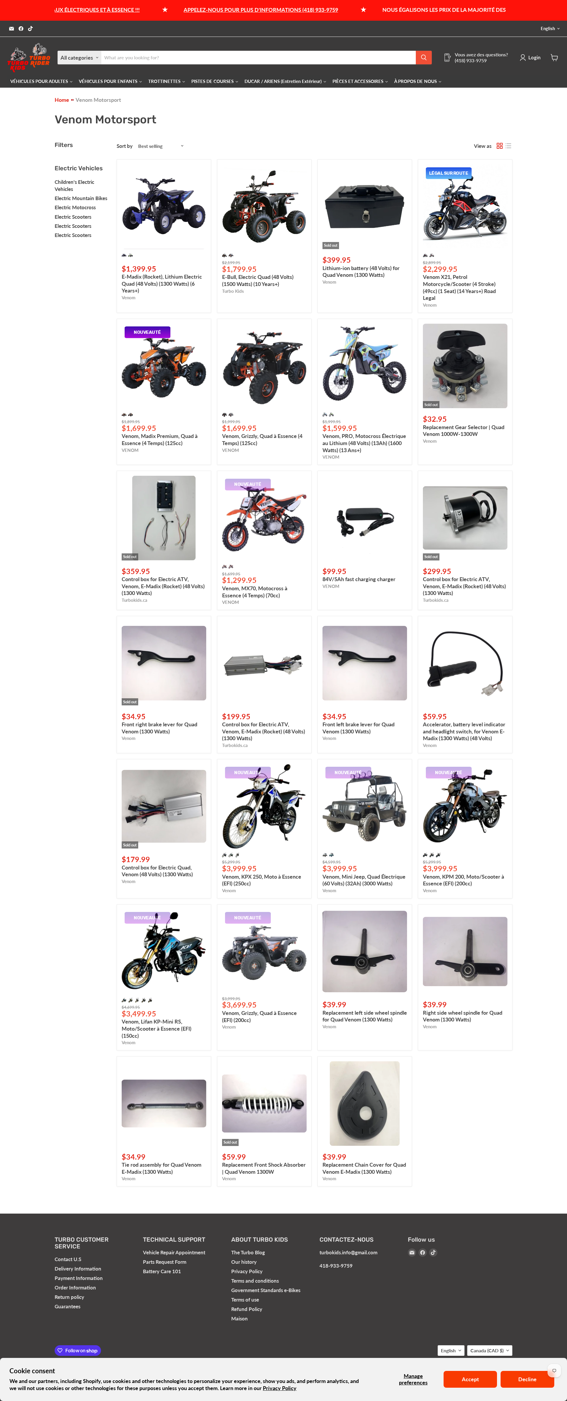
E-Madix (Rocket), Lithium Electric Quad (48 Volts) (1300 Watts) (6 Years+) (162, 283)
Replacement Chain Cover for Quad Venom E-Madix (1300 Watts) (364, 1168)
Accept (470, 1379)
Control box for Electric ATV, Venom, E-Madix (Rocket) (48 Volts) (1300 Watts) (163, 586)
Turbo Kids (233, 291)
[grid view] (499, 146)
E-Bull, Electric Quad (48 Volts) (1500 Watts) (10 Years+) (258, 280)
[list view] (508, 146)
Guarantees (67, 1306)
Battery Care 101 (162, 1271)
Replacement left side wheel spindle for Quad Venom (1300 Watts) (364, 1016)
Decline (527, 1379)
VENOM (130, 450)
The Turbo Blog (248, 1252)
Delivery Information (78, 1269)
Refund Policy (246, 1309)
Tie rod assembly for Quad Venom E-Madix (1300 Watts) (161, 1168)
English (548, 28)
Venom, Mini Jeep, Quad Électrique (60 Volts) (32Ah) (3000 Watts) (363, 880)
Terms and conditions (255, 1281)
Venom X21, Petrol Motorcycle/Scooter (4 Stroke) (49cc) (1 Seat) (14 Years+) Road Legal (459, 287)
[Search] (424, 57)
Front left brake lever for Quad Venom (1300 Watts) (358, 728)
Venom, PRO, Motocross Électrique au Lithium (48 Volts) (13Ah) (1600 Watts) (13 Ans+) (364, 443)
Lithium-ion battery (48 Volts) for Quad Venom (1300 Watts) (361, 271)
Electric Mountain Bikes (81, 198)
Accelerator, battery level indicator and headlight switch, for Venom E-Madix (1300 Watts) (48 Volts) (464, 731)
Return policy (69, 1297)
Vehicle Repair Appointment (174, 1252)
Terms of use (245, 1300)
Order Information (75, 1287)
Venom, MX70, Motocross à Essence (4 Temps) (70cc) (254, 592)
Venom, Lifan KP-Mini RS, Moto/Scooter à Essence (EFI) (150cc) (156, 1028)
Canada (487, 1350)
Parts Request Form (164, 1262)
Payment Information (79, 1278)
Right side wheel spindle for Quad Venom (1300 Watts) (462, 1016)
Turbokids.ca (134, 600)
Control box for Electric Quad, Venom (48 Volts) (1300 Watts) (157, 871)
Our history (244, 1262)
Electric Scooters (73, 217)
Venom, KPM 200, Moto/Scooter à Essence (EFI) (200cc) (463, 880)
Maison (239, 1318)
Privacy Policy (279, 1388)
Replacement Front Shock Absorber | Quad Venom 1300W (264, 1168)
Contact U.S (68, 1259)
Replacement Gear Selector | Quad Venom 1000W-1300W (463, 430)
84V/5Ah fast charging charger (358, 579)
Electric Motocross (75, 207)
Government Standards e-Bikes (265, 1290)
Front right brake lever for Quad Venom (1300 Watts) (159, 728)
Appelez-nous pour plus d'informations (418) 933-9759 (200, 9)
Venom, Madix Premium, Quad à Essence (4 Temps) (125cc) (160, 439)
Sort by (125, 146)
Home (62, 100)
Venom (129, 297)
